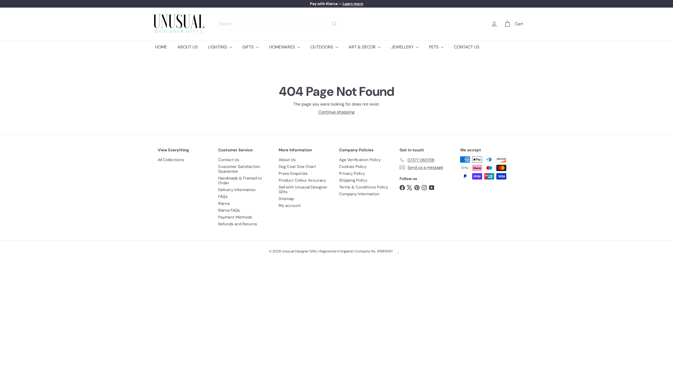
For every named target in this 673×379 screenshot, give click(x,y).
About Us (287, 159)
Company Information (359, 194)
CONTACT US (466, 47)
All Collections (171, 159)
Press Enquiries (293, 173)
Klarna (224, 203)
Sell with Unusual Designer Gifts (303, 189)
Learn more (353, 3)
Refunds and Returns (237, 224)
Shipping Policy (353, 180)
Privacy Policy (352, 173)
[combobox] (278, 24)
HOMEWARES (282, 47)
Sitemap (286, 198)
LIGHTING (218, 47)
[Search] (334, 24)
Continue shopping (336, 112)
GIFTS (248, 47)
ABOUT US (187, 47)
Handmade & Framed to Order (240, 181)
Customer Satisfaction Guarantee (239, 169)
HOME (161, 47)
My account (290, 205)
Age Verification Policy (360, 159)
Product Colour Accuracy (302, 180)
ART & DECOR (363, 47)
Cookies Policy (352, 166)
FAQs (223, 196)
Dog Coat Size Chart (297, 166)
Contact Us (228, 159)
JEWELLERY (403, 47)
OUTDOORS (322, 47)
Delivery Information (237, 189)
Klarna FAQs (229, 210)
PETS (434, 47)
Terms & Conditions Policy (363, 187)
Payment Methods (235, 217)
